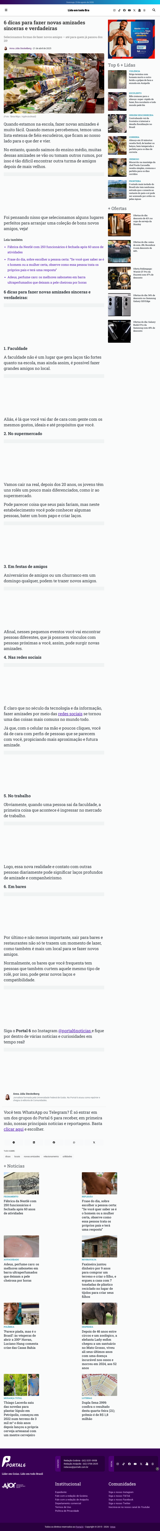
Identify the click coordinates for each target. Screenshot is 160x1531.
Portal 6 (79, 1527)
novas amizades (32, 1156)
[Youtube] (130, 10)
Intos (112, 1527)
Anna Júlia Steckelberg (20, 48)
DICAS (7, 1156)
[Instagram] (115, 10)
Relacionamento (51, 1156)
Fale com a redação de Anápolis (72, 1499)
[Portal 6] (80, 9)
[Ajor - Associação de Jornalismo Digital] (14, 1485)
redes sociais (70, 713)
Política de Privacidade (67, 1510)
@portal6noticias (75, 1030)
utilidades (67, 1156)
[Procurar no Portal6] (154, 10)
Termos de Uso (63, 1507)
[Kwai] (140, 10)
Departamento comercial (68, 1503)
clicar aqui (14, 1129)
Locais (17, 1156)
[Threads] (144, 10)
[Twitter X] (135, 10)
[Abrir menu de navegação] (5, 10)
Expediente (61, 1492)
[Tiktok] (120, 10)
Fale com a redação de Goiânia (71, 1495)
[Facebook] (125, 10)
